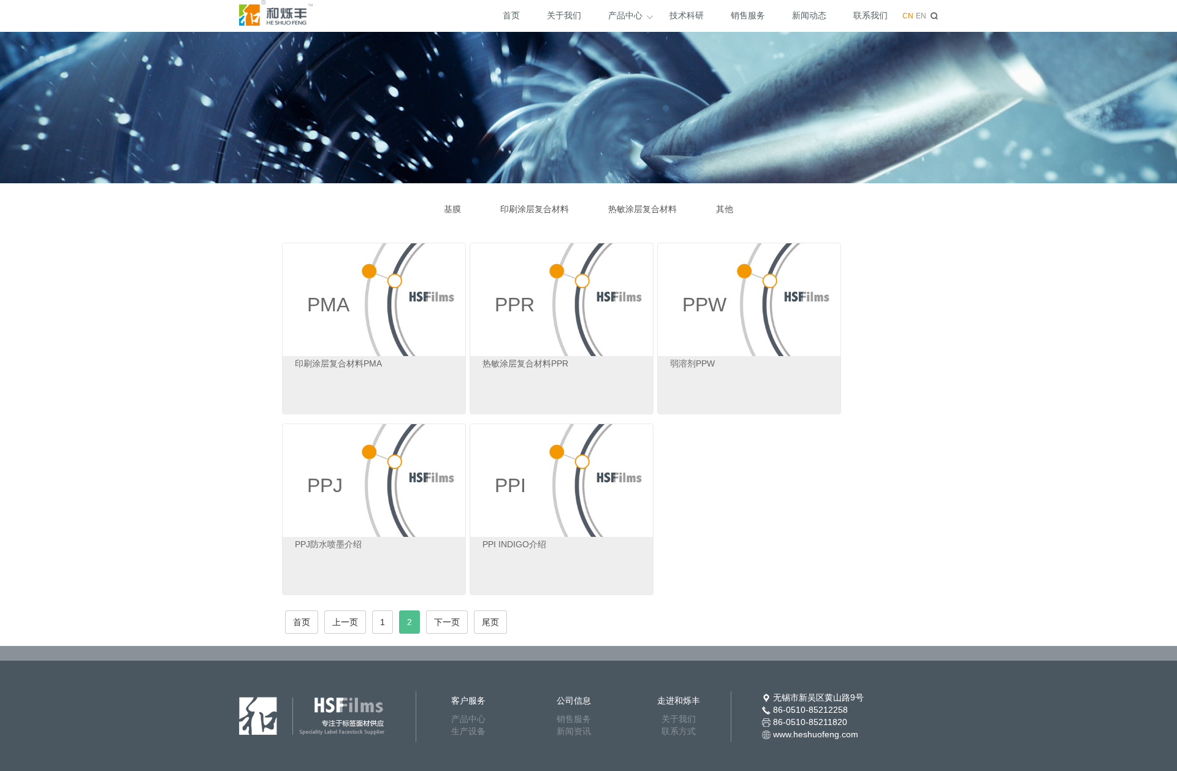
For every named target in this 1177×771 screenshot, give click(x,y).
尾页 (490, 622)
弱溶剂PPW (692, 363)
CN (907, 16)
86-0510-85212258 (810, 710)
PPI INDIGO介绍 (514, 544)
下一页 (447, 622)
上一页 (345, 622)
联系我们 (870, 15)
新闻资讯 (574, 731)
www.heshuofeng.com (815, 734)
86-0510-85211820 (810, 722)
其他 (724, 209)
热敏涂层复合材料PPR (525, 363)
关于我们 (564, 15)
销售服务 (748, 15)
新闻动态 (809, 15)
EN (921, 16)
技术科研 (686, 15)
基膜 (452, 209)
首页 (511, 15)
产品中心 (625, 15)
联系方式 (678, 731)
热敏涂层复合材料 (642, 209)
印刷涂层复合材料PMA (338, 363)
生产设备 (468, 731)
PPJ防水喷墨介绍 (328, 544)
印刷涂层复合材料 (534, 209)
